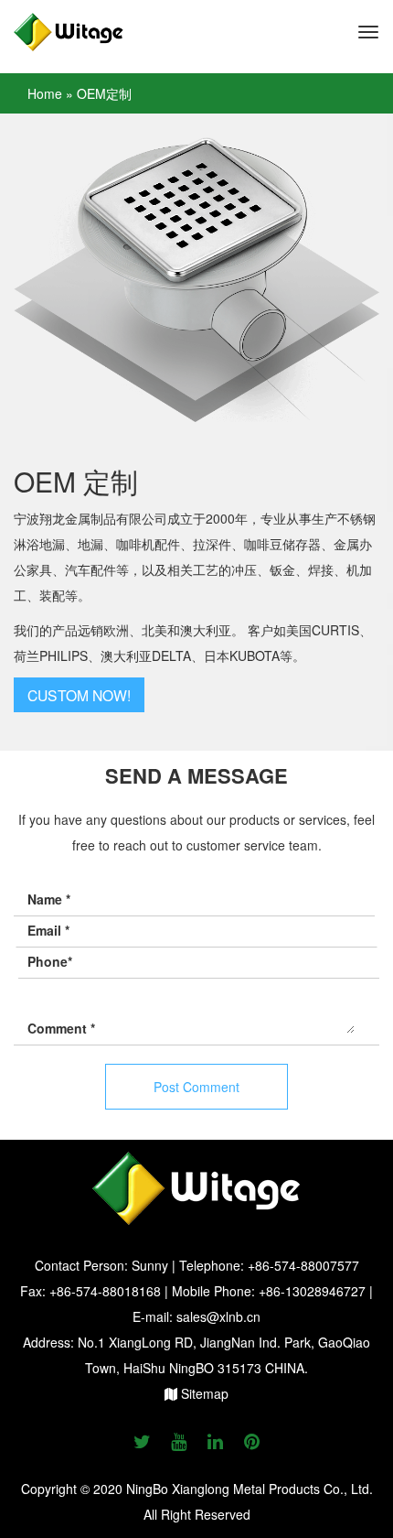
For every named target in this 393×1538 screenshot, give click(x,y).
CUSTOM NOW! (79, 695)
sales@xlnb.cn (218, 1316)
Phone (49, 961)
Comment (61, 1028)
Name (48, 899)
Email (48, 930)
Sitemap (202, 1393)
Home (44, 93)
